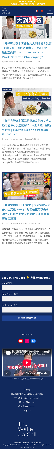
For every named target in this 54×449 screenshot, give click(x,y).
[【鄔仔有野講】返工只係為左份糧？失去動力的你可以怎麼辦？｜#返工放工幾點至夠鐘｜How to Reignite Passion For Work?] (27, 115)
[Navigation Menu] (50, 11)
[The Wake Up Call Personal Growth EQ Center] (6, 11)
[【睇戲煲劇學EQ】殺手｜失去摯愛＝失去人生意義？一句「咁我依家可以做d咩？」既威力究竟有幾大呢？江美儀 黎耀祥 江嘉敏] (27, 199)
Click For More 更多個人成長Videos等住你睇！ (27, 379)
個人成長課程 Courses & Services (27, 394)
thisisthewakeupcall (14, 62)
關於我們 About (27, 402)
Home (27, 390)
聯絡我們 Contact (27, 406)
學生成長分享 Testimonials (27, 398)
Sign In (27, 410)
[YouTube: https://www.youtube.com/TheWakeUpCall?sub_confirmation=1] (20, 341)
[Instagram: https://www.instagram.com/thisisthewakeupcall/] (27, 341)
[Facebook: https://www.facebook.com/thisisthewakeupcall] (33, 341)
